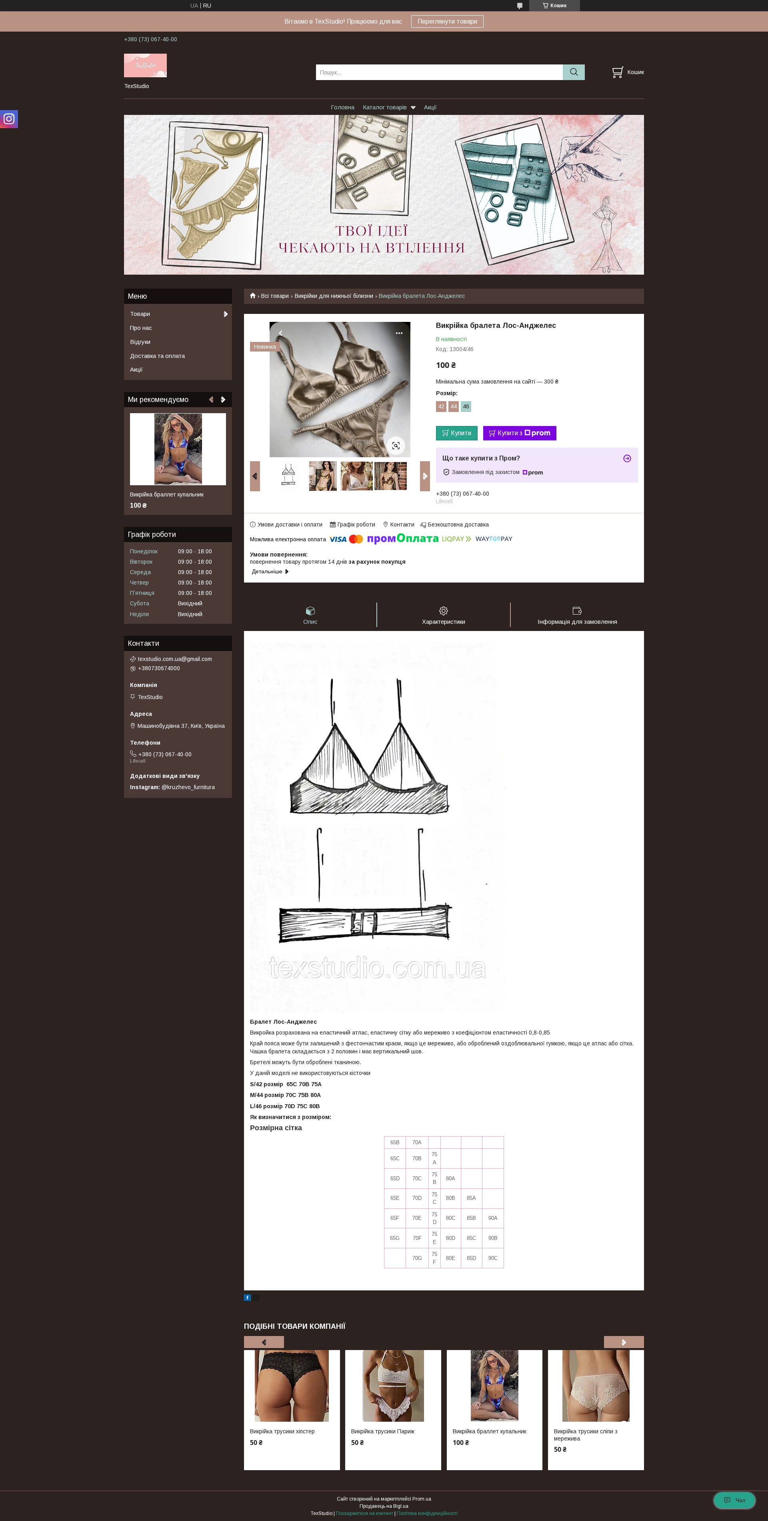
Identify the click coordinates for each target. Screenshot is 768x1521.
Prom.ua (421, 1499)
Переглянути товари (447, 21)
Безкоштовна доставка (458, 524)
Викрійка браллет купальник (489, 1431)
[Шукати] (574, 72)
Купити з (510, 433)
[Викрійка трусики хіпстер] (292, 1386)
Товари (140, 313)
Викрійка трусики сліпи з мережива (586, 1435)
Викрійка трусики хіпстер (282, 1431)
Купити (461, 433)
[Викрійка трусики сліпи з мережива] (596, 1386)
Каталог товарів (385, 107)
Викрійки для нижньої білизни (334, 296)
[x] (256, 1299)
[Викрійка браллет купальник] (495, 1386)
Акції (430, 107)
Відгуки (140, 341)
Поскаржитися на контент (364, 1513)
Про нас (141, 327)
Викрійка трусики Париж (382, 1431)
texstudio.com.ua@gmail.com (175, 659)
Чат (741, 1500)
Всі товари (275, 296)
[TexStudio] (215, 65)
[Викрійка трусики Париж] (393, 1386)
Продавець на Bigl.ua (384, 1506)
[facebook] (247, 1299)
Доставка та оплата (157, 355)
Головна (342, 107)
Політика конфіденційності (427, 1513)
